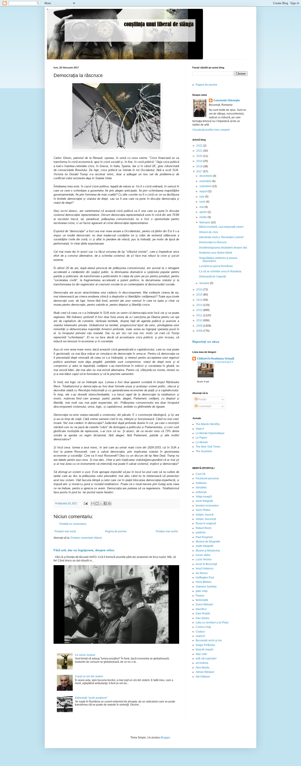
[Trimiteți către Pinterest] (109, 503)
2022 (199, 145)
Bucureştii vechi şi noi (209, 640)
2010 (199, 320)
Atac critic (201, 654)
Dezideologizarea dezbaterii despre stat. (223, 247)
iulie (202, 196)
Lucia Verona (204, 559)
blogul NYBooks (205, 645)
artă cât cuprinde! (206, 658)
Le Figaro (201, 437)
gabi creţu (202, 591)
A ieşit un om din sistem (89, 676)
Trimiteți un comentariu (72, 523)
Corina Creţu (203, 627)
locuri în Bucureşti (206, 564)
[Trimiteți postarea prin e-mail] (85, 503)
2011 (199, 315)
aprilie (203, 212)
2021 (199, 150)
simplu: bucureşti (206, 519)
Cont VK (201, 474)
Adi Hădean (203, 676)
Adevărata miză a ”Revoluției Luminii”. (222, 237)
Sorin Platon (203, 510)
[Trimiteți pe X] (101, 503)
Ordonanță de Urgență (212, 276)
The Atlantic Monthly (208, 424)
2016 (199, 289)
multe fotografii (204, 546)
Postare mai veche (167, 531)
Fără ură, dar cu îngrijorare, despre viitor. (84, 550)
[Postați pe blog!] (97, 503)
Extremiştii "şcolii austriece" (91, 697)
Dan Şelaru (202, 618)
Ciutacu (200, 631)
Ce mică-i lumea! (85, 655)
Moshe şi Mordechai (208, 550)
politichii (201, 532)
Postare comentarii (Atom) (86, 537)
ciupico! (200, 636)
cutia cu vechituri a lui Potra (212, 622)
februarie (205, 222)
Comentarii (204, 406)
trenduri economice (207, 505)
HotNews (201, 483)
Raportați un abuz (205, 341)
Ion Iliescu (202, 573)
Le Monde (202, 442)
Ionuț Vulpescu (205, 568)
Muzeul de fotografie (208, 541)
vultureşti (201, 492)
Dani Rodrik (203, 613)
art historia (202, 662)
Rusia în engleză (206, 523)
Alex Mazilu (203, 667)
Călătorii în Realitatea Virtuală (215, 358)
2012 (199, 310)
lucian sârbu (203, 555)
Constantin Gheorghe (226, 100)
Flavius (200, 595)
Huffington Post (205, 577)
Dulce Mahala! (204, 604)
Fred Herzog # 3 (224, 362)
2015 (199, 294)
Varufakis (201, 487)
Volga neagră (204, 496)
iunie (202, 201)
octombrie (205, 186)
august (203, 191)
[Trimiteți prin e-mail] (93, 503)
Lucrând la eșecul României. (216, 266)
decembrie (206, 175)
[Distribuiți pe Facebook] (105, 503)
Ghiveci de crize (208, 232)
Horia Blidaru (204, 581)
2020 (199, 156)
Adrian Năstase (205, 672)
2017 (199, 171)
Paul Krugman (204, 537)
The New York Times (208, 446)
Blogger (165, 737)
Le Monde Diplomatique (210, 433)
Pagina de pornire (116, 531)
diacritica (201, 609)
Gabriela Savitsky (206, 586)
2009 (199, 325)
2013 (199, 305)
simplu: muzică (205, 514)
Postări (201, 399)
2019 (199, 161)
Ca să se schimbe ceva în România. (220, 271)
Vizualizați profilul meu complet (211, 129)
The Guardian (204, 451)
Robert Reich (204, 528)
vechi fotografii (204, 501)
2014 (199, 299)
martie (203, 217)
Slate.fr (200, 428)
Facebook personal (207, 478)
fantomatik (202, 600)
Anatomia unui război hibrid (215, 252)
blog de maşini (204, 649)
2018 (199, 166)
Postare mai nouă (65, 531)
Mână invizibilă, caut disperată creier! (221, 226)
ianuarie (204, 283)
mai (201, 207)
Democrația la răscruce (213, 242)
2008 (199, 330)
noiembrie (205, 181)
